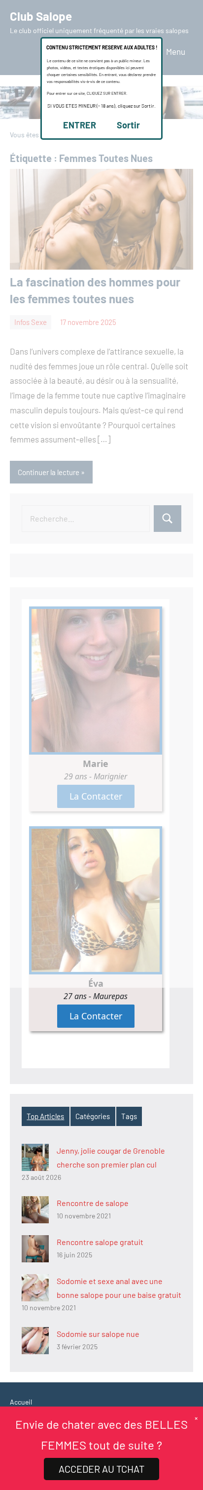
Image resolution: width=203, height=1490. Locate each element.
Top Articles (45, 1116)
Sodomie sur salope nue (98, 1333)
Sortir (128, 125)
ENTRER (79, 125)
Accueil (21, 1402)
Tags (129, 1116)
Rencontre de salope (93, 1203)
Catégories (92, 1116)
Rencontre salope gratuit (100, 1242)
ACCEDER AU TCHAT (101, 1469)
